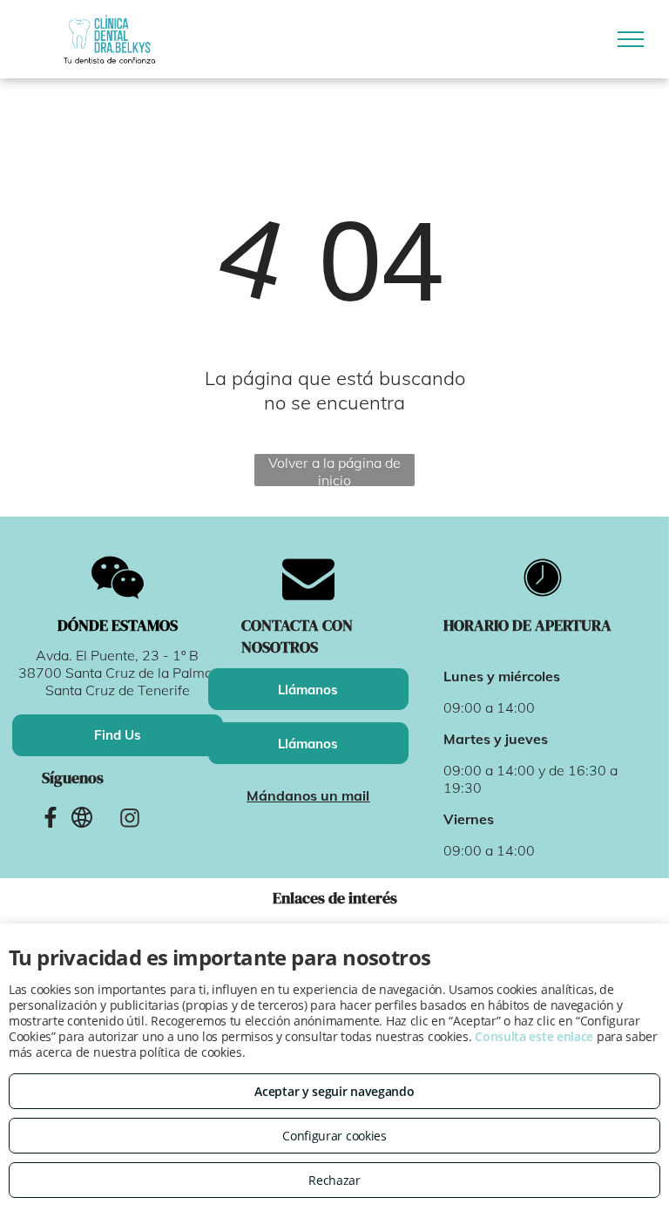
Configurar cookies (334, 1135)
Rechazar (334, 1180)
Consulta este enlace (534, 1036)
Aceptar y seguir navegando (334, 1091)
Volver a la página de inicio (334, 470)
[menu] (630, 39)
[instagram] (129, 820)
